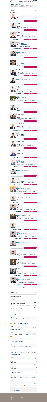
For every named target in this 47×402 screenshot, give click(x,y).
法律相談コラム (12, 397)
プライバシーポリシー (22, 397)
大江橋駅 (22, 134)
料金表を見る (22, 35)
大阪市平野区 (15, 390)
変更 (35, 10)
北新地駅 (22, 52)
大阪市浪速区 (19, 106)
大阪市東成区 (19, 206)
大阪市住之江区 (12, 390)
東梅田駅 (22, 242)
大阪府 (17, 43)
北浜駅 (22, 15)
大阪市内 (12, 388)
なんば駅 (22, 106)
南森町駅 (22, 43)
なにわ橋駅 (22, 170)
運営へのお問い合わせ (13, 399)
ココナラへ (12, 0)
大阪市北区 (19, 43)
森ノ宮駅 (22, 206)
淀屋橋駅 (22, 79)
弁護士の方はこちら (34, 0)
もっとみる (23, 385)
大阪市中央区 (19, 79)
